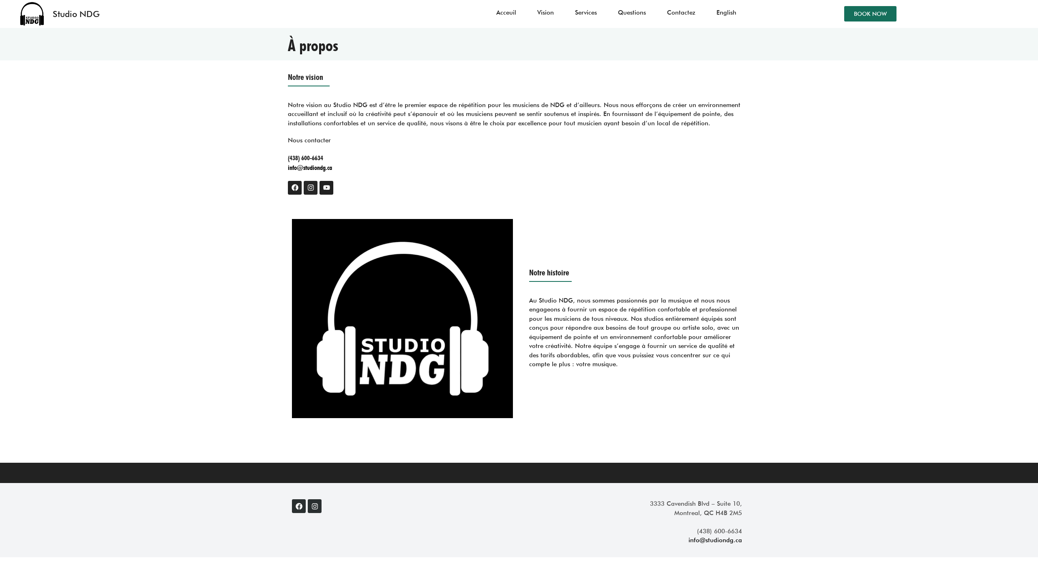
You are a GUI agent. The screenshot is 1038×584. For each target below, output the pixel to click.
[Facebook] (295, 188)
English (726, 12)
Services (586, 12)
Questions (632, 12)
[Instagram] (310, 188)
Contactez (681, 12)
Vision (545, 12)
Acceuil (506, 12)
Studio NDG (76, 14)
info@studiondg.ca (310, 168)
